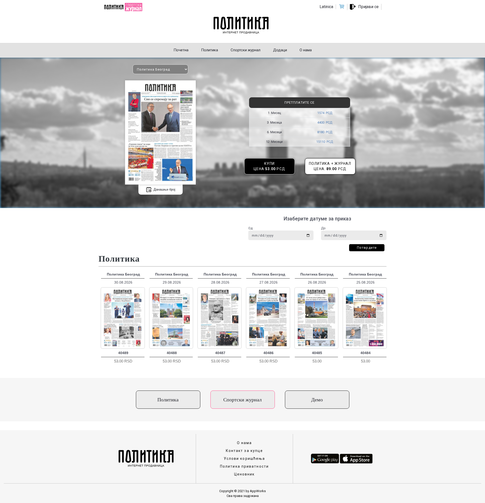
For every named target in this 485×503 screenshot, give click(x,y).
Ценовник (244, 474)
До (323, 228)
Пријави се (368, 6)
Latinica (326, 6)
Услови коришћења (244, 458)
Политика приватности (244, 466)
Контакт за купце (244, 451)
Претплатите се (299, 102)
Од (250, 228)
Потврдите (367, 247)
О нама (244, 443)
